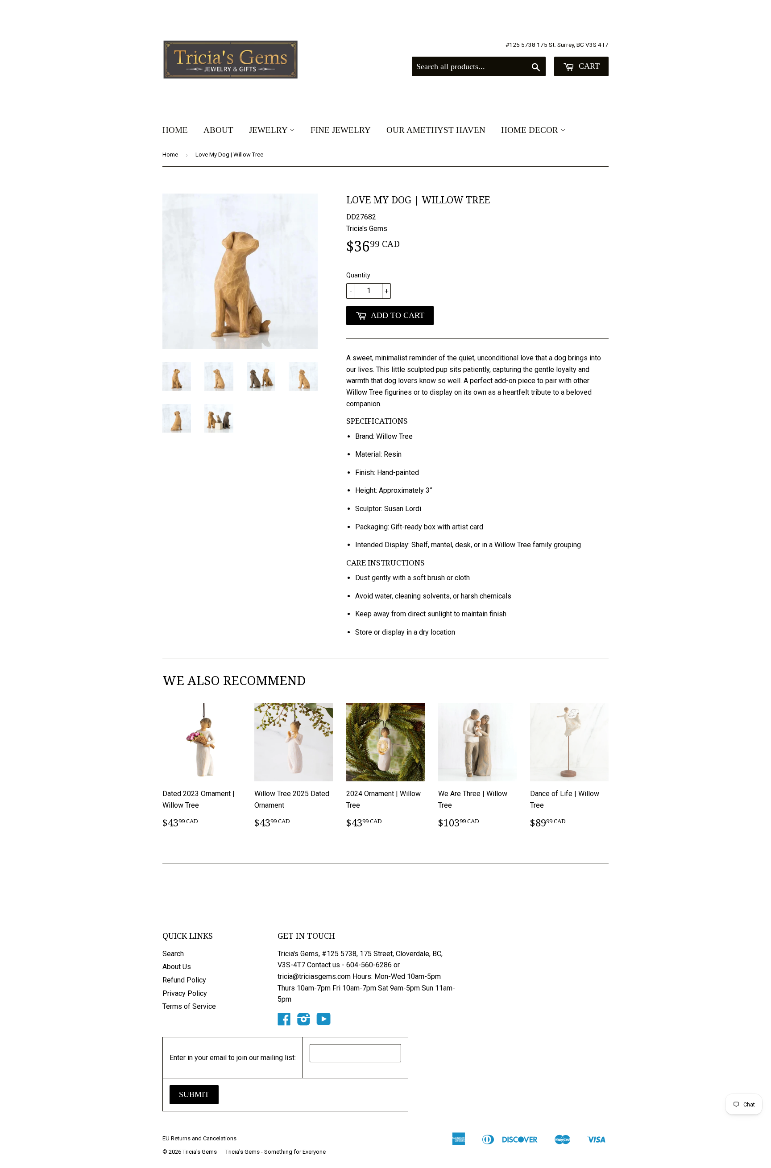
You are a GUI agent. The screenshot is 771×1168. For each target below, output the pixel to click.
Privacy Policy (184, 993)
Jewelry (269, 130)
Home (175, 130)
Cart (588, 66)
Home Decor (530, 130)
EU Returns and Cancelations (199, 1138)
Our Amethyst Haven (435, 130)
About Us (176, 966)
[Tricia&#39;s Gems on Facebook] (284, 1022)
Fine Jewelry (341, 130)
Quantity (358, 275)
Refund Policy (184, 980)
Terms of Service (189, 1006)
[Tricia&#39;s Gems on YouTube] (324, 1022)
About (218, 130)
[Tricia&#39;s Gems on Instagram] (304, 1022)
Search (173, 953)
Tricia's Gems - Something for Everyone (275, 1151)
